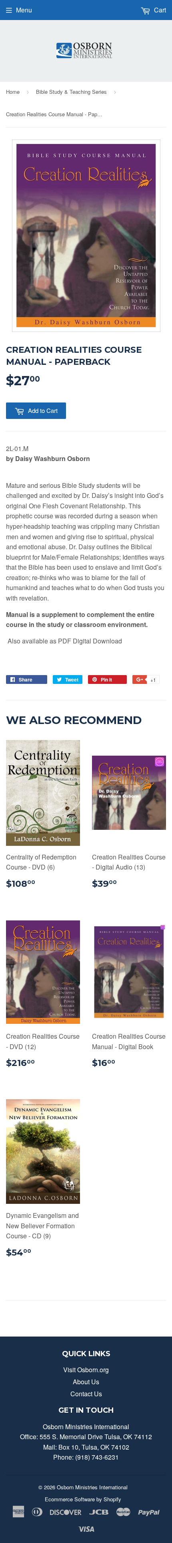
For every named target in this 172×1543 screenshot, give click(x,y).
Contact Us (86, 1393)
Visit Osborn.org (86, 1369)
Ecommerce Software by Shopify (83, 1499)
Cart (159, 9)
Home (13, 91)
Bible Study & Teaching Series (71, 91)
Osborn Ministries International (92, 1487)
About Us (86, 1381)
